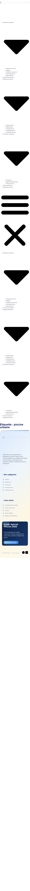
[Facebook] (23, 552)
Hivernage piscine (10, 73)
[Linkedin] (26, 552)
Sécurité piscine (10, 128)
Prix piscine (9, 180)
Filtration (8, 70)
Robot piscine (9, 127)
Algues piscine (9, 75)
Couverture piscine (11, 132)
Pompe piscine (10, 125)
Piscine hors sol (10, 183)
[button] (15, 220)
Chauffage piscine (10, 130)
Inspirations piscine (8, 187)
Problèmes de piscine (11, 72)
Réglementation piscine (12, 181)
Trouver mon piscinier (8, 77)
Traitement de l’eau (11, 68)
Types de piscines (7, 185)
